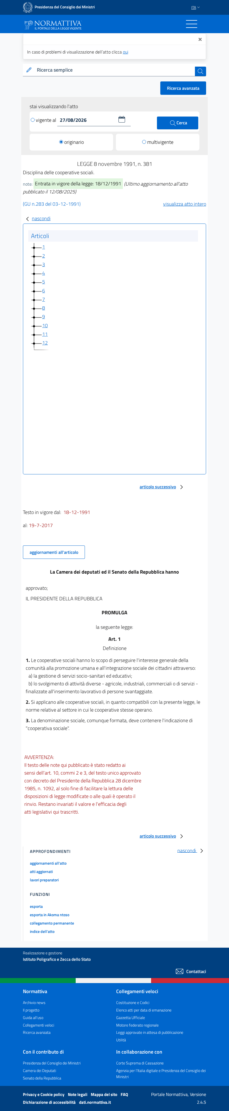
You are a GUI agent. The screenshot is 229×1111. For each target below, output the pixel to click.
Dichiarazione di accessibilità (50, 1102)
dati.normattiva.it (95, 1102)
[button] (121, 119)
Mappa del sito (104, 1094)
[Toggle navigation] (191, 24)
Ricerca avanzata (183, 88)
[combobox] (115, 70)
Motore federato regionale (137, 1025)
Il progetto (31, 1010)
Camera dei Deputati (39, 1070)
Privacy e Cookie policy (44, 1094)
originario (74, 142)
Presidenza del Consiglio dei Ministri (52, 1063)
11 (45, 334)
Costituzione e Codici (132, 1002)
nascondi (41, 218)
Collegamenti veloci (38, 1025)
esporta (36, 906)
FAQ (124, 1094)
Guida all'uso (33, 1017)
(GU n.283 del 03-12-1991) (52, 204)
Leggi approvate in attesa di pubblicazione (149, 1032)
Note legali (78, 1094)
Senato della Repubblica (42, 1078)
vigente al (46, 120)
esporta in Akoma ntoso (49, 915)
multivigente (160, 142)
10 (45, 325)
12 (45, 342)
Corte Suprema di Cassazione (140, 1063)
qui (125, 51)
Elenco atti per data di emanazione (143, 1010)
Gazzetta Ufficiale (130, 1017)
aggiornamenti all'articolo (54, 552)
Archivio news (34, 1002)
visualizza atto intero (184, 204)
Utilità (121, 1040)
